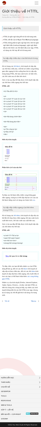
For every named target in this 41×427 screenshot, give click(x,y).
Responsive (6, 401)
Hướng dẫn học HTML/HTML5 (11, 17)
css (33, 200)
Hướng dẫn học (15, 15)
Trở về (7, 301)
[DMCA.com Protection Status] (32, 413)
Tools (3, 396)
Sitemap (4, 419)
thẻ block (17, 66)
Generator (5, 391)
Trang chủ (5, 15)
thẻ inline (17, 215)
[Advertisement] (20, 331)
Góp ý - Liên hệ (7, 410)
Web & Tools (6, 405)
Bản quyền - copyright (11, 414)
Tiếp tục (33, 301)
